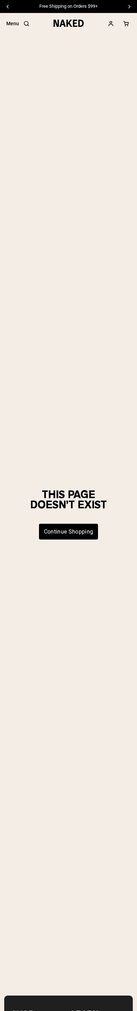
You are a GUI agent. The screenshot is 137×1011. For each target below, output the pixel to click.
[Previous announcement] (8, 7)
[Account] (111, 24)
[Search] (26, 24)
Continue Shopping (68, 531)
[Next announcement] (129, 7)
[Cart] (126, 24)
